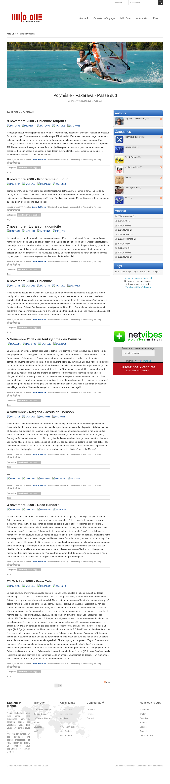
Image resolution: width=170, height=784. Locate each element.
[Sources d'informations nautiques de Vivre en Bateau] (138, 336)
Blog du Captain (41, 714)
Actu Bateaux (66, 735)
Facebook (144, 710)
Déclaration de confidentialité (150, 766)
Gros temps (126, 272)
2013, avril (124, 248)
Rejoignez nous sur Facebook (138, 278)
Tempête (156, 272)
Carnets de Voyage (104, 18)
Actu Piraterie (66, 731)
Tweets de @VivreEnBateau (138, 287)
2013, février (125, 257)
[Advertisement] (138, 309)
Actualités (142, 18)
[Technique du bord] (119, 139)
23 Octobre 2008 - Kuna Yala (29, 581)
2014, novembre (126, 216)
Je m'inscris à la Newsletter (138, 371)
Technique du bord (135, 137)
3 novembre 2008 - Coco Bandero (33, 505)
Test (128, 177)
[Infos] (119, 200)
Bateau (37, 722)
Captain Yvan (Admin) (137, 118)
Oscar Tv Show (146, 735)
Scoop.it (143, 727)
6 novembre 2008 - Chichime (29, 281)
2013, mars (124, 252)
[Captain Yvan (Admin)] (119, 121)
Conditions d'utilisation (125, 766)
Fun (117, 272)
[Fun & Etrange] (119, 159)
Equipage (38, 727)
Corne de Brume (39, 160)
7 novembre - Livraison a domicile (34, 226)
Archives (64, 718)
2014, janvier (125, 234)
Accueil (83, 18)
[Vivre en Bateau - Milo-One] (28, 17)
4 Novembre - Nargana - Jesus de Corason (40, 412)
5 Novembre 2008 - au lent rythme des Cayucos (44, 339)
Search (160, 2)
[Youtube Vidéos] (119, 170)
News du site (132, 147)
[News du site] (119, 149)
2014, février (125, 230)
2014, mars (124, 225)
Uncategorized (133, 187)
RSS (108, 683)
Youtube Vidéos (133, 167)
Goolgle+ (144, 718)
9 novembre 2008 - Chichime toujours (36, 121)
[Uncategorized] (119, 190)
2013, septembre (127, 239)
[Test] (119, 180)
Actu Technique (67, 727)
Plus (155, 18)
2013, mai (124, 243)
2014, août (124, 221)
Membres (91, 710)
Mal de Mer (145, 272)
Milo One (125, 18)
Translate (147, 361)
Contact (90, 718)
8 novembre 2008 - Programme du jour (37, 179)
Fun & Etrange (133, 157)
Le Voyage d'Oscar (42, 718)
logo (136, 272)
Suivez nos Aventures (138, 367)
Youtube (143, 722)
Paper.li (143, 731)
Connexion (118, 3)
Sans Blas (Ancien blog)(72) (29, 168)
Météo (36, 731)
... (8, 474)
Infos (128, 197)
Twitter (143, 714)
